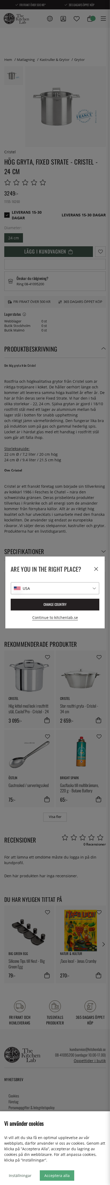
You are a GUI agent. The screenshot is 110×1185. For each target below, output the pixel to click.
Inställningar (20, 1175)
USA (26, 588)
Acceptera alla (57, 1175)
